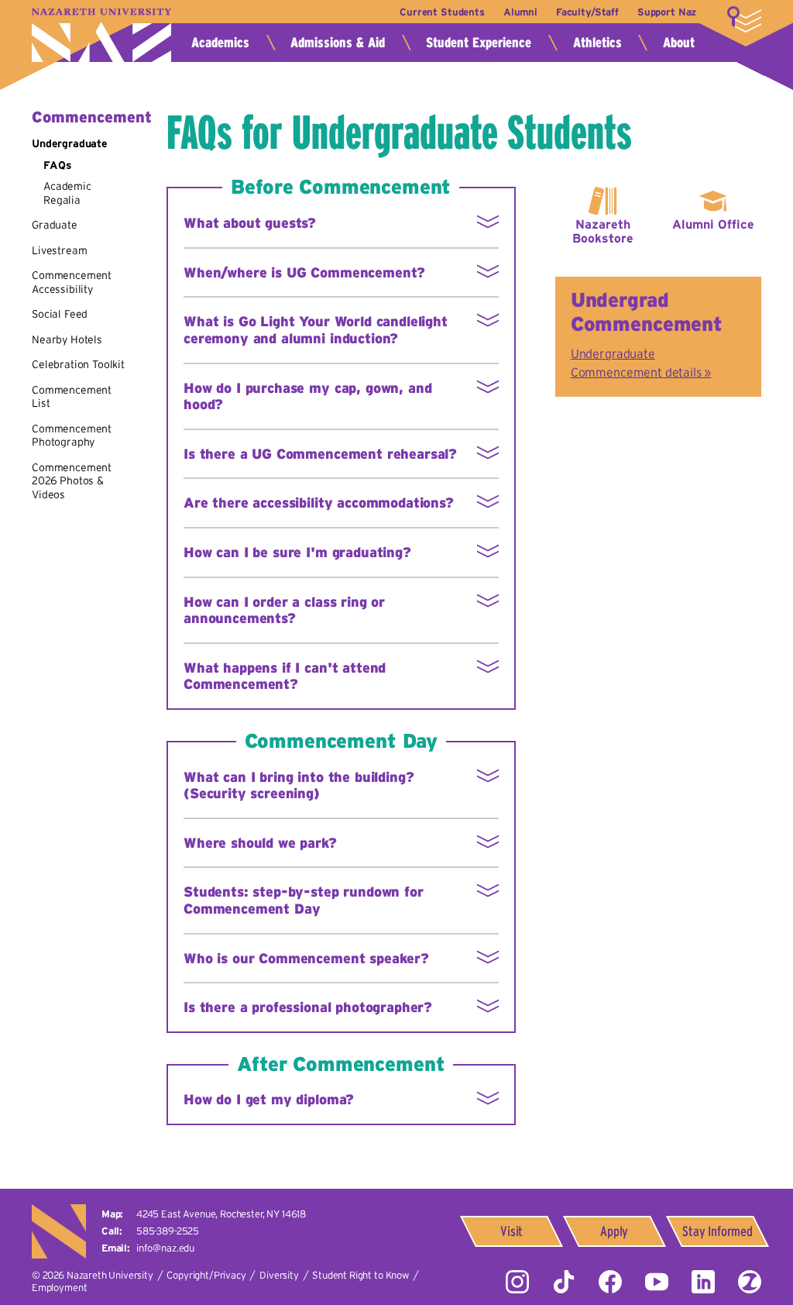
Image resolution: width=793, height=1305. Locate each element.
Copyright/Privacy (205, 1275)
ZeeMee (749, 1281)
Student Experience (478, 42)
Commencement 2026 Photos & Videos (72, 481)
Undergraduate (70, 143)
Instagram (517, 1281)
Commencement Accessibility (72, 282)
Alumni (520, 12)
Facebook (610, 1281)
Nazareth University (101, 35)
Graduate (54, 225)
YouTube (656, 1281)
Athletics (597, 42)
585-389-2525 (167, 1231)
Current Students (442, 12)
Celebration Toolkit (78, 364)
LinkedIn (703, 1281)
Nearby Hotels (67, 339)
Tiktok (563, 1281)
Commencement (92, 117)
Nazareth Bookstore (602, 231)
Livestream (59, 250)
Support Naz (666, 12)
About (679, 42)
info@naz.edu (165, 1248)
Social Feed (60, 314)
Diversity (279, 1275)
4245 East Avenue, (221, 1214)
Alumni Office (713, 224)
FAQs (57, 165)
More (744, 19)
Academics (220, 42)
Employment (59, 1287)
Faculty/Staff (587, 12)
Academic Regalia (67, 193)
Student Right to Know (360, 1275)
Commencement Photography (72, 435)
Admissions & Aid (337, 42)
